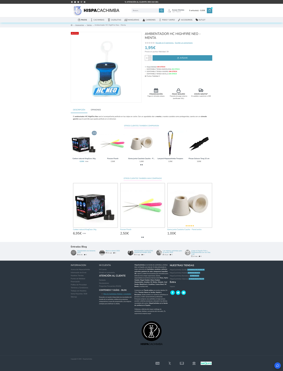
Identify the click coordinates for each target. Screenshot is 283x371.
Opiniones (96, 110)
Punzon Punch (199, 159)
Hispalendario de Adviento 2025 (86, 251)
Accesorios (79, 25)
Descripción (79, 110)
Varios (89, 25)
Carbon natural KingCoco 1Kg (170, 159)
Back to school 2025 (113, 251)
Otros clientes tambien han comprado (143, 178)
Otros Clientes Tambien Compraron (141, 126)
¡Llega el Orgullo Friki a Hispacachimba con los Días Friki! (200, 252)
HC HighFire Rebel (84, 159)
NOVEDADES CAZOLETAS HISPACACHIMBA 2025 (143, 251)
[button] (140, 164)
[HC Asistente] (277, 365)
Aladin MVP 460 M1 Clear (141, 159)
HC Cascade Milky (113, 159)
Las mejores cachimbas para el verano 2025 (172, 251)
